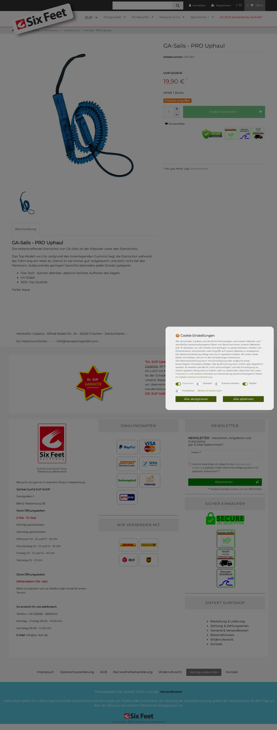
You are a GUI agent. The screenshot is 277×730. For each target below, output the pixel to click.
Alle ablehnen (243, 399)
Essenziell (187, 383)
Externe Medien (230, 383)
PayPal (252, 383)
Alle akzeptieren (196, 399)
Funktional (188, 390)
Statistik (207, 383)
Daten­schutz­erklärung (199, 377)
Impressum (182, 373)
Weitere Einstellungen (209, 390)
